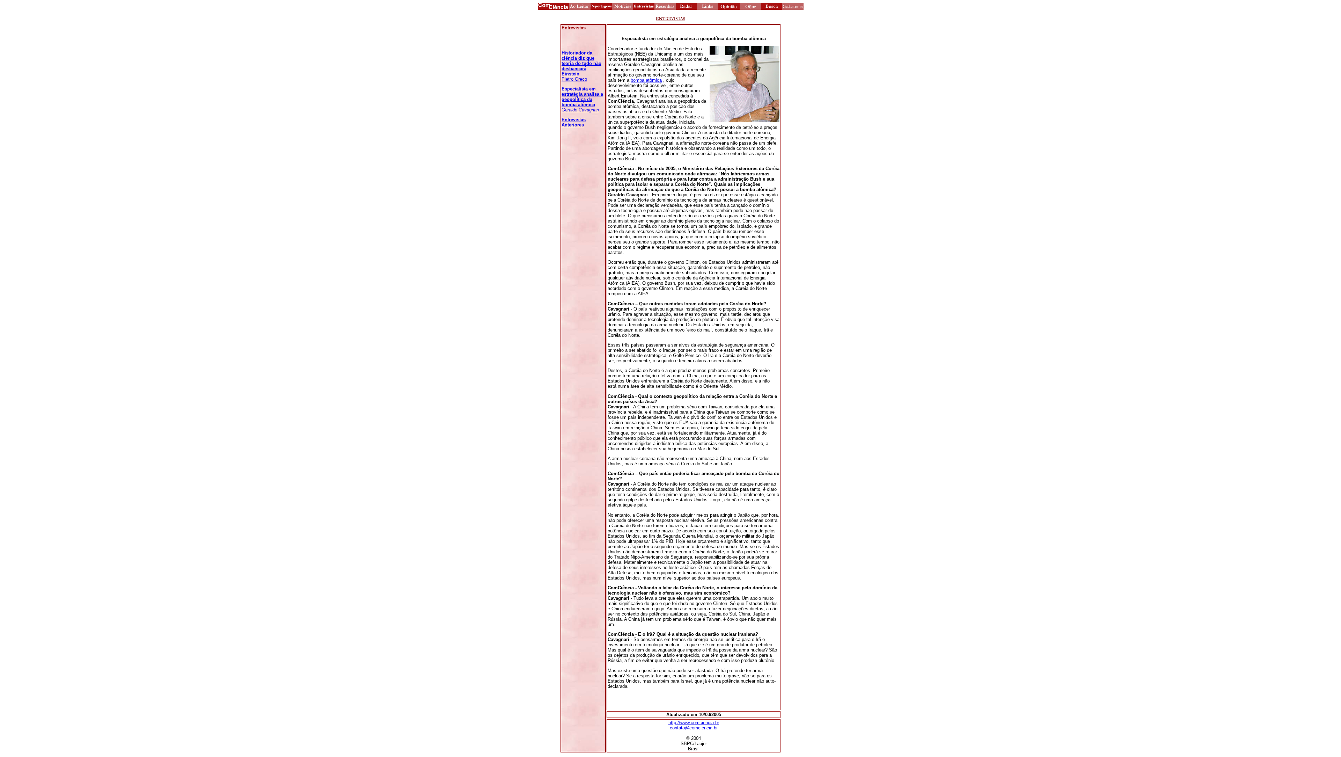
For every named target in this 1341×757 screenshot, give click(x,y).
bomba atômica (646, 80)
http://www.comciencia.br (693, 722)
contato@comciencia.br (694, 727)
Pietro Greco (581, 66)
